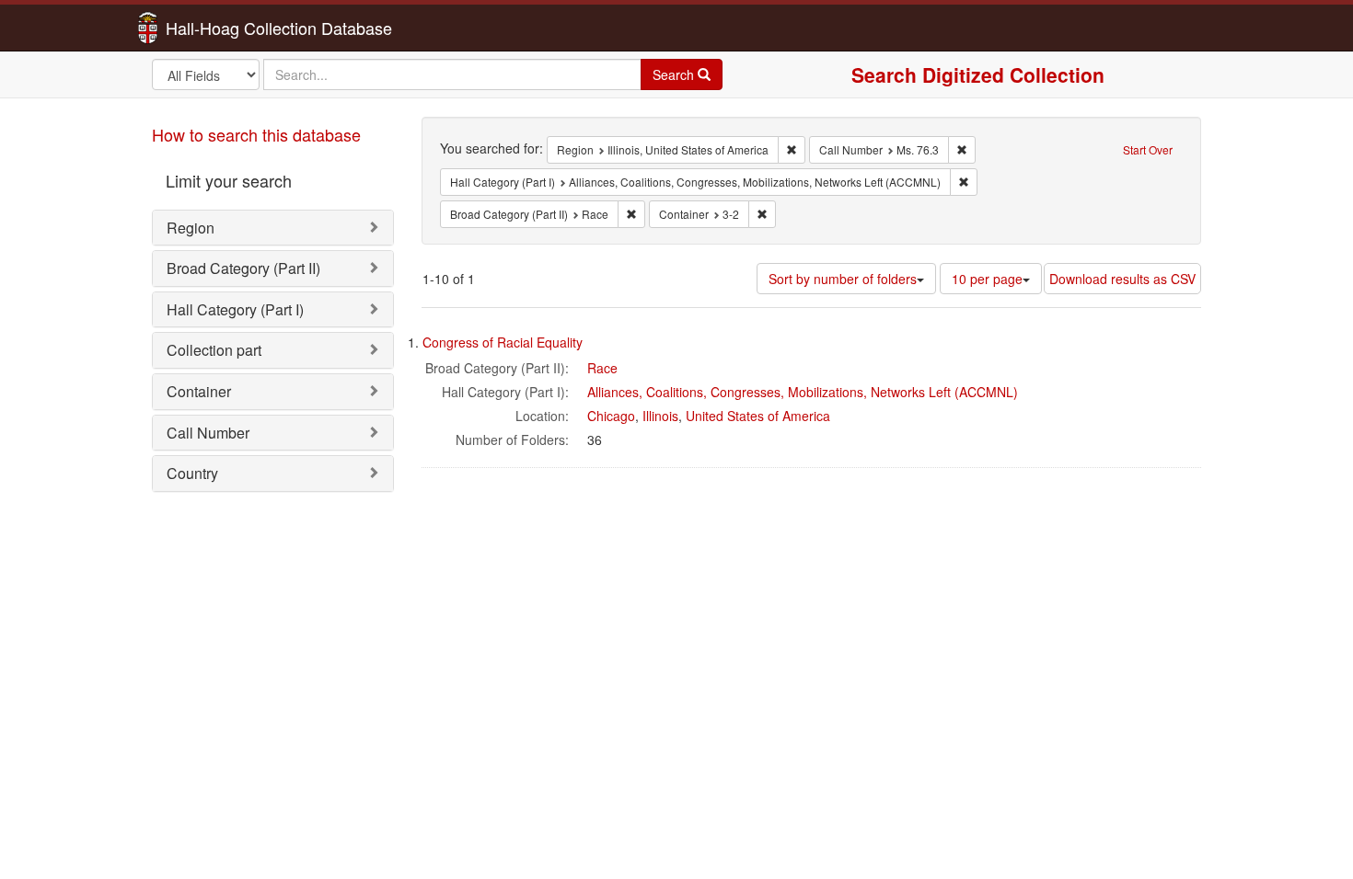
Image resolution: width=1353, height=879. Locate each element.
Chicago (611, 415)
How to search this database (256, 134)
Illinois (660, 415)
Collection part (214, 349)
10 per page (987, 278)
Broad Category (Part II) (243, 268)
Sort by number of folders (843, 278)
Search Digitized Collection (977, 74)
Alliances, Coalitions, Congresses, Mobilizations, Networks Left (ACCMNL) (802, 391)
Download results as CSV (1122, 278)
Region (190, 227)
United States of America (758, 415)
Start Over (1148, 149)
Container (199, 391)
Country (192, 473)
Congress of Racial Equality (502, 342)
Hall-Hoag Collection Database (221, 28)
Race (602, 368)
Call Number (208, 432)
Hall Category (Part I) (235, 309)
